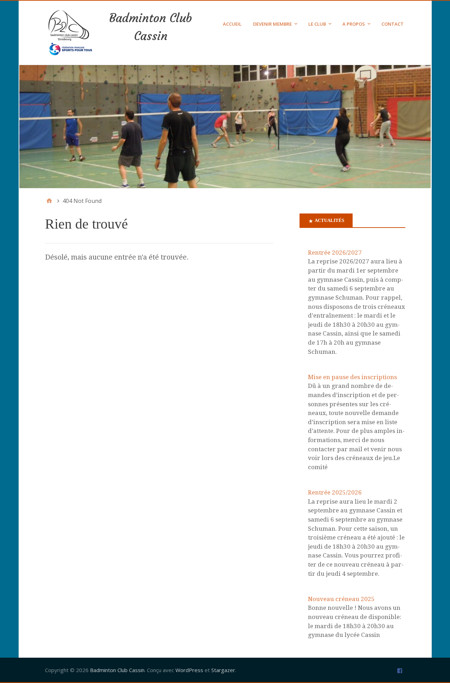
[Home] (49, 201)
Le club (317, 24)
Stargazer (223, 670)
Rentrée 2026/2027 (335, 252)
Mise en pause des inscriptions (352, 377)
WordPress (189, 670)
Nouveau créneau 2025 (341, 598)
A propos (353, 24)
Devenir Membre (272, 24)
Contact (392, 24)
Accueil (232, 24)
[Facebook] (400, 670)
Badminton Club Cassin (117, 670)
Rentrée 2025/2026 (335, 492)
